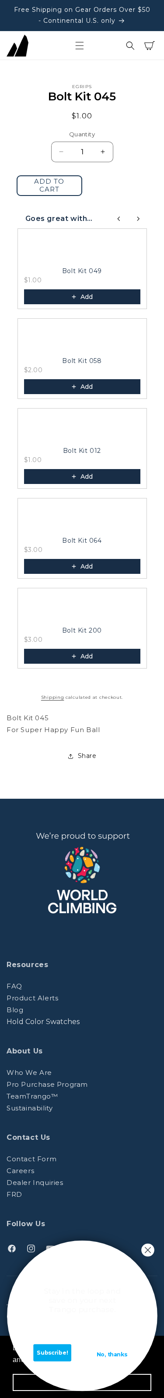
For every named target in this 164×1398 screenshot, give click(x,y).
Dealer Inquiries (35, 1182)
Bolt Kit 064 (81, 540)
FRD (14, 1194)
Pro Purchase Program (47, 1084)
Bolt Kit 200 (82, 630)
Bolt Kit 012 (82, 451)
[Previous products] (119, 219)
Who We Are (29, 1072)
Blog (15, 1010)
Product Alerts (32, 998)
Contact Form (31, 1159)
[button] (79, 45)
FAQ (14, 986)
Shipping (52, 697)
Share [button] (87, 756)
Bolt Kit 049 (82, 271)
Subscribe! (52, 1352)
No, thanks (111, 1355)
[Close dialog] (147, 1250)
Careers (20, 1171)
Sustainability (29, 1108)
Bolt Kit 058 (81, 361)
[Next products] (138, 219)
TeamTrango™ (32, 1096)
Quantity (82, 134)
